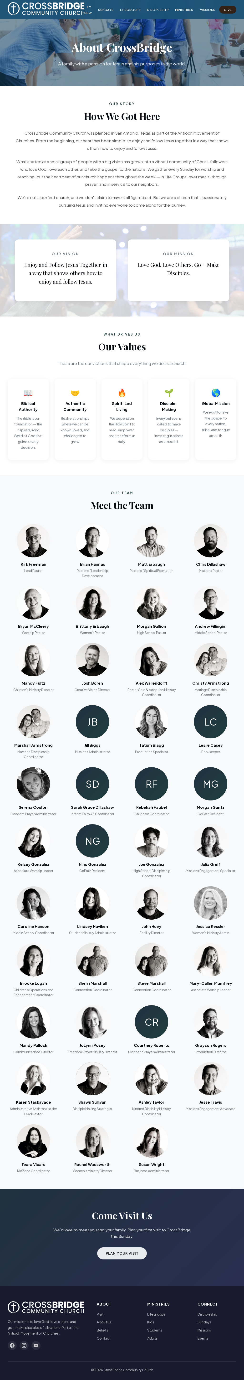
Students (154, 1330)
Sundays (106, 10)
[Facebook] (12, 1345)
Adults (152, 1338)
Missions (207, 10)
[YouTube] (36, 1345)
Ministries (184, 10)
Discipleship (158, 10)
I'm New (88, 10)
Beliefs (102, 1330)
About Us (104, 1322)
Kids (150, 1322)
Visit (100, 1314)
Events (203, 1338)
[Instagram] (24, 1345)
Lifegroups (130, 10)
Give (228, 10)
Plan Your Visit (122, 1253)
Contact (104, 1338)
